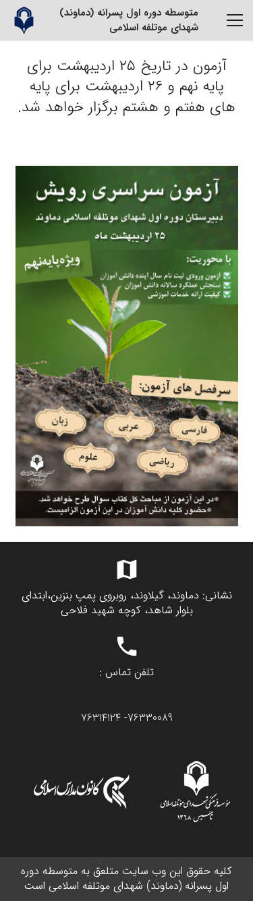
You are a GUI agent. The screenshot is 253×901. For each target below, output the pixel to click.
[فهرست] (235, 20)
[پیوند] (23, 20)
